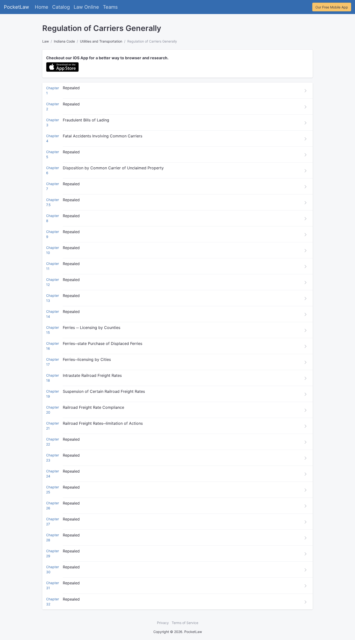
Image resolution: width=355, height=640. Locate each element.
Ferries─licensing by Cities (87, 359)
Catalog (61, 7)
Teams (110, 7)
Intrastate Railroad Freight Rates (92, 375)
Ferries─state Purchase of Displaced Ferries (102, 343)
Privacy (163, 623)
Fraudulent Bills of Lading (86, 120)
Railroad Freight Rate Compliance (93, 407)
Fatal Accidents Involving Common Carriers (102, 136)
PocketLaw (16, 7)
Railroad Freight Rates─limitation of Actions (103, 423)
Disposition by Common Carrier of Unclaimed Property (113, 167)
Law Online (86, 7)
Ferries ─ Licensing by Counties (91, 327)
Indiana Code (64, 41)
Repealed (71, 87)
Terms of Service (185, 623)
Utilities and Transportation (101, 41)
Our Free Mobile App (331, 7)
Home (41, 7)
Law (45, 41)
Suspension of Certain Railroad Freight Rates (104, 391)
